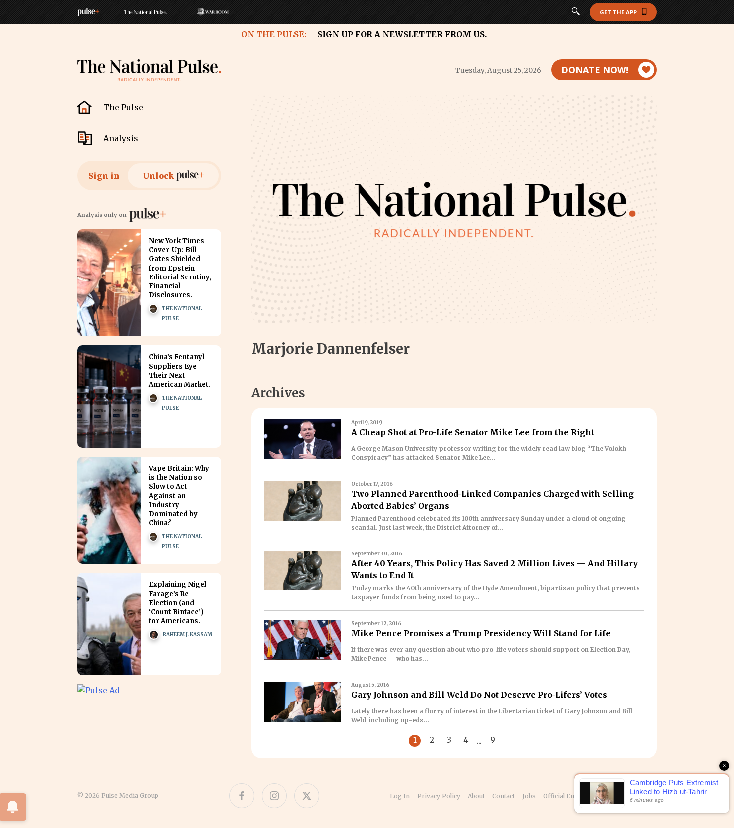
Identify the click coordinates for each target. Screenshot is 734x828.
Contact (503, 796)
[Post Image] (109, 282)
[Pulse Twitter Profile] (306, 795)
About (476, 796)
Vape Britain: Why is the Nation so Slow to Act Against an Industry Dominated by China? (179, 495)
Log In (400, 796)
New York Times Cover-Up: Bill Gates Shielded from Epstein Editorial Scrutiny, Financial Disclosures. (180, 268)
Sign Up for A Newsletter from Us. (402, 34)
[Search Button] (576, 12)
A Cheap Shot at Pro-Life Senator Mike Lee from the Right (472, 432)
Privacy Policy (438, 796)
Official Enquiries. (570, 796)
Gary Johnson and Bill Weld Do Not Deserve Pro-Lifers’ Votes (479, 695)
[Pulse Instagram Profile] (274, 795)
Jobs (529, 796)
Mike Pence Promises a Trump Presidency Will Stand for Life (481, 633)
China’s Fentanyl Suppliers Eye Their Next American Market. (180, 371)
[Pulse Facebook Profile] (241, 795)
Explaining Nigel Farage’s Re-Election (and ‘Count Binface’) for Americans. (177, 602)
